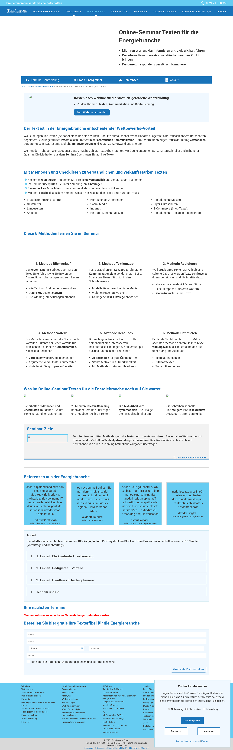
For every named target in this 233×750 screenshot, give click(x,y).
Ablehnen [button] (209, 731)
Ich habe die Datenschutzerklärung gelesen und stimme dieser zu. (73, 662)
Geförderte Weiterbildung (46, 11)
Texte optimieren (150, 716)
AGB (125, 748)
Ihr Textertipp (148, 699)
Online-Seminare (96, 11)
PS (104, 711)
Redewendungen (69, 689)
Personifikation (68, 692)
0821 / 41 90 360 (216, 3)
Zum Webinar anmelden (92, 112)
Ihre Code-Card (109, 722)
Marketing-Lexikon (110, 732)
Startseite (26, 86)
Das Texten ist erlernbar (31, 695)
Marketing (212, 709)
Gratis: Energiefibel (89, 80)
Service (146, 686)
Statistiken (194, 709)
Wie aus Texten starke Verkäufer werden (79, 718)
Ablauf (174, 80)
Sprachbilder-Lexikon (111, 728)
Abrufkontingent (150, 692)
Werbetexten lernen (70, 699)
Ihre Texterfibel (149, 695)
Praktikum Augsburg (152, 726)
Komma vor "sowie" (111, 692)
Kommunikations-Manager (196, 11)
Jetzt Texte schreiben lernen (33, 692)
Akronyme (66, 695)
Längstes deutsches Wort (113, 701)
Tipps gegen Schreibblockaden (34, 711)
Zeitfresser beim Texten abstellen (35, 708)
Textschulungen (68, 702)
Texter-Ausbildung (29, 718)
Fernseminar (141, 11)
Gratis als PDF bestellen (188, 669)
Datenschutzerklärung (104, 748)
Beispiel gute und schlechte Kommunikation (73, 713)
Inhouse (221, 11)
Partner (146, 709)
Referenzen (131, 80)
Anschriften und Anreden (113, 708)
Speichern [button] (176, 731)
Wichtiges (25, 686)
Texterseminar (73, 11)
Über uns (145, 748)
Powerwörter (26, 699)
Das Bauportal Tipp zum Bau (115, 725)
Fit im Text (25, 722)
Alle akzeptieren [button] (192, 720)
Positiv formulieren (29, 715)
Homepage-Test (150, 702)
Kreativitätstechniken (165, 11)
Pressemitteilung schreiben (73, 722)
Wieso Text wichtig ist (71, 709)
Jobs (145, 722)
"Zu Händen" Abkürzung (113, 689)
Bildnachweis (134, 748)
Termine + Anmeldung (45, 80)
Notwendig (176, 709)
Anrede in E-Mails (110, 705)
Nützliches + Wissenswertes (74, 686)
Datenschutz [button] (182, 741)
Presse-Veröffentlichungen (114, 718)
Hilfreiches (107, 686)
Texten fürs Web (119, 11)
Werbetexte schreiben (71, 706)
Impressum (88, 748)
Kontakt (118, 748)
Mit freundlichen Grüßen (113, 715)
